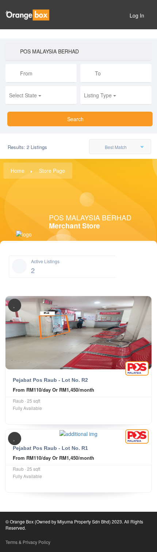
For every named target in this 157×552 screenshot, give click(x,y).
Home (17, 170)
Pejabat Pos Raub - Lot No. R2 (50, 380)
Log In (137, 15)
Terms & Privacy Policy (27, 542)
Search (76, 119)
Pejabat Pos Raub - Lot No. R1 (50, 448)
